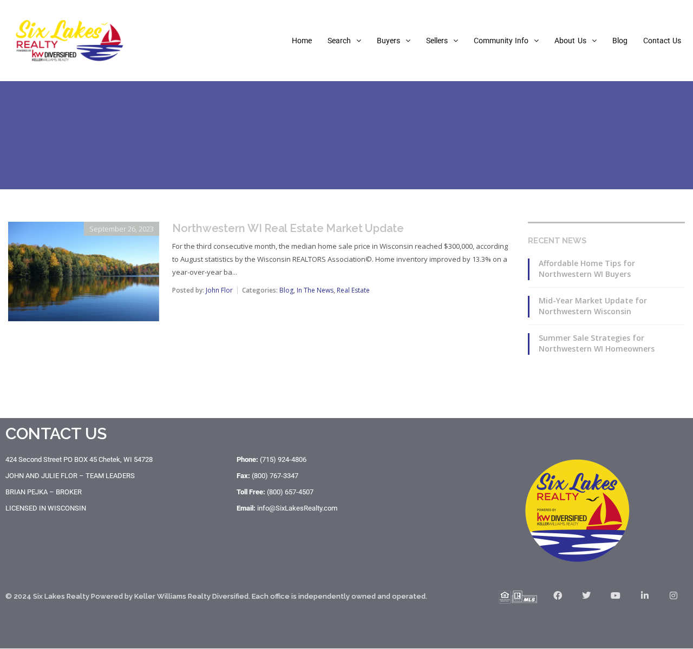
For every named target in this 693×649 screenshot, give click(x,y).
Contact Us (662, 40)
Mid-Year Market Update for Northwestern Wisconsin (593, 305)
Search (339, 40)
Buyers (388, 40)
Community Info (501, 40)
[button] (344, 40)
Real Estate (353, 290)
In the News (315, 290)
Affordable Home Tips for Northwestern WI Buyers (587, 268)
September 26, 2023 (121, 229)
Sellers (437, 40)
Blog (619, 40)
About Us (570, 40)
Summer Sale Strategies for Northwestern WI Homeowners (597, 343)
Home (302, 40)
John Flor (219, 290)
